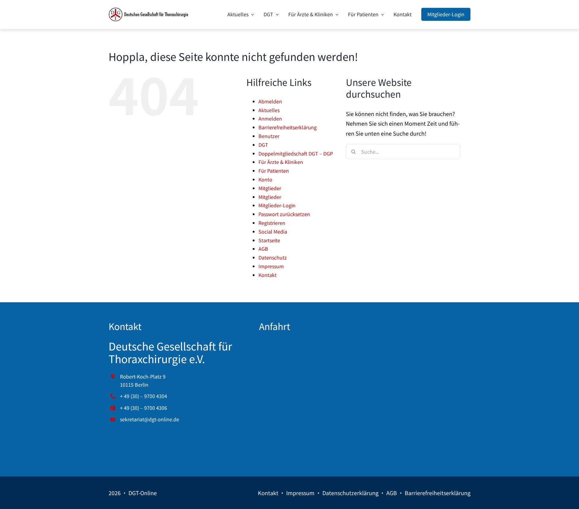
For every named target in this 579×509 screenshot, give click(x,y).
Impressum (271, 266)
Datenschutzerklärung (350, 493)
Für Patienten (273, 170)
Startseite (269, 240)
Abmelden (270, 101)
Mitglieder (269, 188)
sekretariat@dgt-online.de (149, 419)
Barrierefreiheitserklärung (287, 127)
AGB (263, 248)
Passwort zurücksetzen (284, 214)
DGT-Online (142, 493)
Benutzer (268, 136)
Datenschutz (272, 257)
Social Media (272, 231)
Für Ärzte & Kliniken (280, 161)
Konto (265, 179)
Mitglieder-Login (277, 205)
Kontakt (267, 274)
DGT (263, 144)
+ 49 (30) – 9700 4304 (143, 396)
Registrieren (271, 222)
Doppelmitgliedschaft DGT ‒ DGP (295, 153)
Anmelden (270, 118)
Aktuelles (269, 110)
